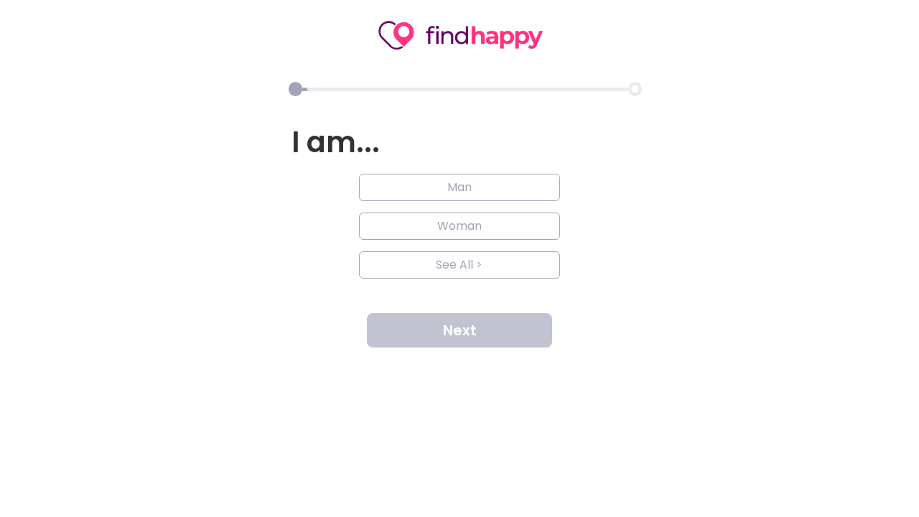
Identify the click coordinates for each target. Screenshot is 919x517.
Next (460, 330)
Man (459, 187)
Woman (459, 226)
